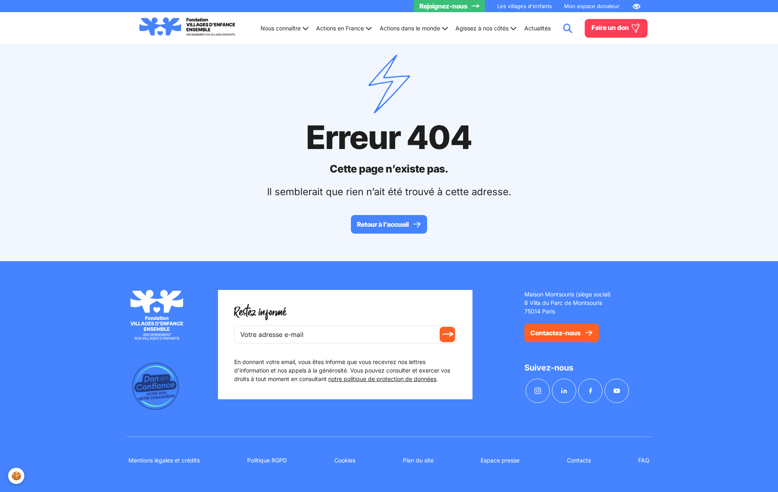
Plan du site (418, 460)
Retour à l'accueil (383, 224)
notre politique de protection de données (382, 378)
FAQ (644, 460)
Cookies (344, 460)
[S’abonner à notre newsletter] (447, 334)
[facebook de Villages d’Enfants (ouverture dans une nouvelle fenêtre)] (590, 391)
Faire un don (611, 27)
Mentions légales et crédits (164, 460)
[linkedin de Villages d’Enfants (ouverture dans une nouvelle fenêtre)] (564, 391)
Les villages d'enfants (524, 6)
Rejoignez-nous (443, 6)
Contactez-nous (555, 333)
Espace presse (500, 460)
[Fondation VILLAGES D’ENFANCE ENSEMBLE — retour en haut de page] (187, 28)
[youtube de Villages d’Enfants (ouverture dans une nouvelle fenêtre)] (617, 391)
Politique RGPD (267, 460)
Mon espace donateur (592, 6)
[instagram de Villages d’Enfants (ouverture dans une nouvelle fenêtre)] (538, 391)
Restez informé (260, 312)
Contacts (579, 460)
